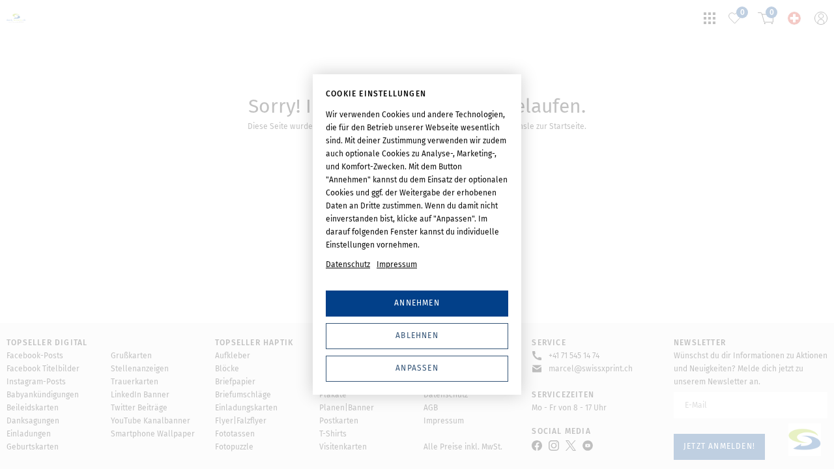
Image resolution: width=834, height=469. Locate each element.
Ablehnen (417, 335)
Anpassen (417, 368)
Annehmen (417, 302)
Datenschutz (348, 264)
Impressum (397, 264)
